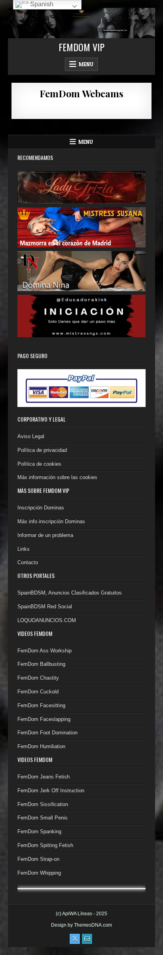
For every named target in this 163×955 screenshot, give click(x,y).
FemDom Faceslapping (43, 719)
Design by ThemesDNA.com (81, 925)
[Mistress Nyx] (81, 316)
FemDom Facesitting (41, 705)
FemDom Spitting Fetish (45, 845)
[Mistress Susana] (81, 227)
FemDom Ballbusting (41, 664)
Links (23, 549)
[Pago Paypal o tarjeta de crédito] (81, 387)
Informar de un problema (45, 535)
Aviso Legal (30, 436)
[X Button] (75, 939)
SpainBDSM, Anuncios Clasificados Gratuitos (69, 593)
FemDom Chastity (38, 678)
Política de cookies (39, 464)
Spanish (40, 4)
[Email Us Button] (87, 939)
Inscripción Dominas (40, 508)
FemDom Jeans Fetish (43, 777)
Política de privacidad (42, 450)
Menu (86, 64)
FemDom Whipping (39, 873)
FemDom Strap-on (38, 859)
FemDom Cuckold (38, 692)
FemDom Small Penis (42, 818)
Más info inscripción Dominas (51, 521)
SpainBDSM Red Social (44, 606)
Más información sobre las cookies (57, 477)
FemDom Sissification (42, 804)
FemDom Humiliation (41, 746)
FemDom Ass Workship (44, 651)
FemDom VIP (81, 47)
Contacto (27, 562)
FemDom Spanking (39, 831)
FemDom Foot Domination (47, 733)
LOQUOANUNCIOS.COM (46, 620)
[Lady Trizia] (81, 187)
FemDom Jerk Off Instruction (50, 790)
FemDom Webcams (81, 93)
